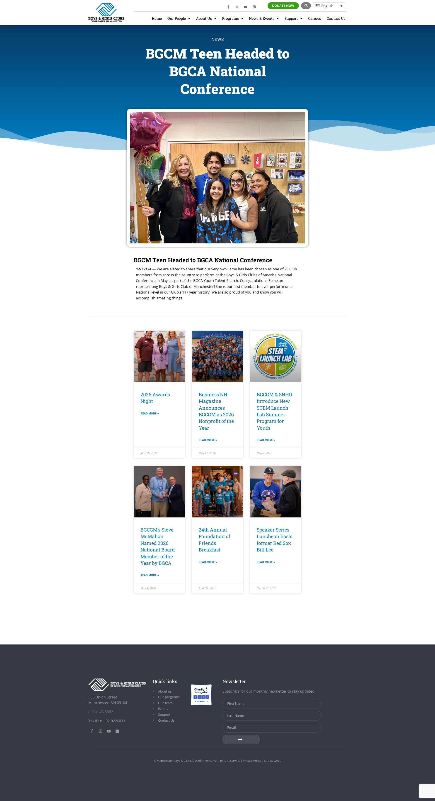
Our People (176, 18)
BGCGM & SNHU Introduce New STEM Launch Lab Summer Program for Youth (274, 411)
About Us (204, 18)
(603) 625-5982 (100, 711)
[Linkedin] (254, 7)
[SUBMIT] (241, 739)
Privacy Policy (252, 761)
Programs (230, 18)
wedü (277, 761)
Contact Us (336, 18)
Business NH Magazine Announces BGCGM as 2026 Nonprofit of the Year (216, 411)
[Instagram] (237, 7)
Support (291, 18)
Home (157, 18)
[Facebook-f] (228, 7)
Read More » (149, 413)
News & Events (261, 18)
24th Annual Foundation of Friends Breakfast (214, 540)
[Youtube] (245, 7)
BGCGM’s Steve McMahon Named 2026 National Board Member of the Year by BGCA (157, 546)
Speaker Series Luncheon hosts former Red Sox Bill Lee (274, 540)
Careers (314, 18)
